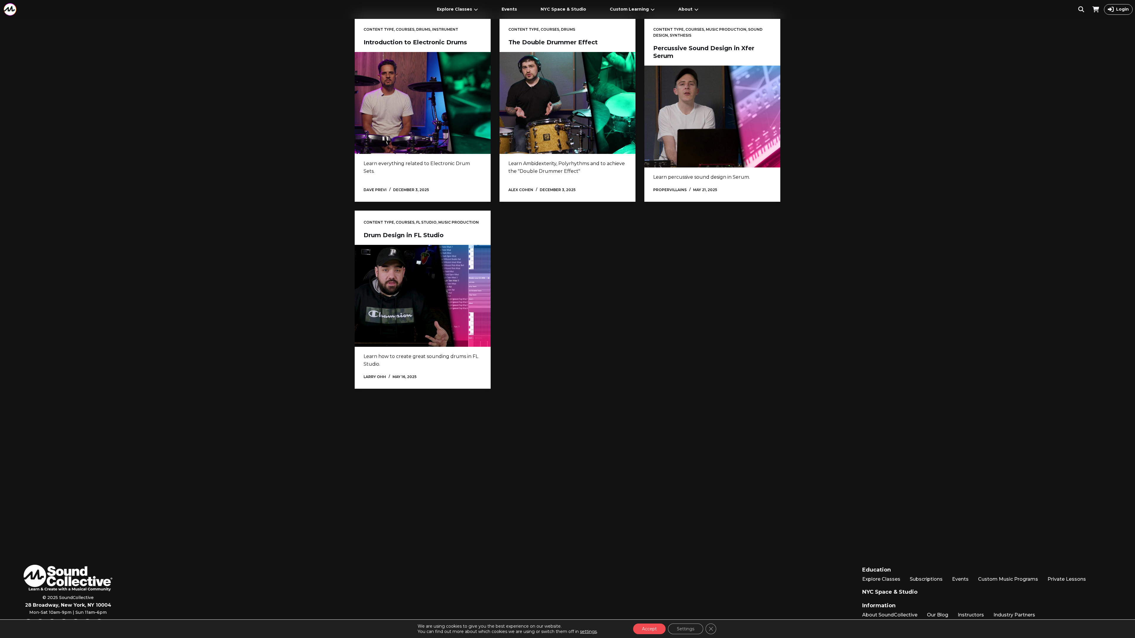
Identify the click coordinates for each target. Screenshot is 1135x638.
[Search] (1081, 9)
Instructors (971, 615)
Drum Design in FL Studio (404, 235)
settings (588, 631)
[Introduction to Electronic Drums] (423, 103)
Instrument (445, 29)
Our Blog (937, 615)
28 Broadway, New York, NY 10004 (68, 605)
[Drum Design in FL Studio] (423, 296)
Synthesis (680, 35)
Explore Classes (454, 9)
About (685, 9)
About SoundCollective (889, 615)
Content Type (379, 29)
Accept (649, 629)
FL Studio (426, 222)
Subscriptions (926, 579)
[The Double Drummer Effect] (567, 103)
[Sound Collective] (10, 9)
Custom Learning (629, 9)
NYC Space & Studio (563, 9)
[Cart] (1096, 9)
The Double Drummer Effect (553, 42)
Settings (685, 629)
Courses (405, 29)
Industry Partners (1014, 615)
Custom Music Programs (1008, 579)
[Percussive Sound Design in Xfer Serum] (712, 116)
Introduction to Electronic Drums (415, 42)
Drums (423, 29)
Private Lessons (1067, 579)
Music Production (726, 29)
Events (509, 9)
